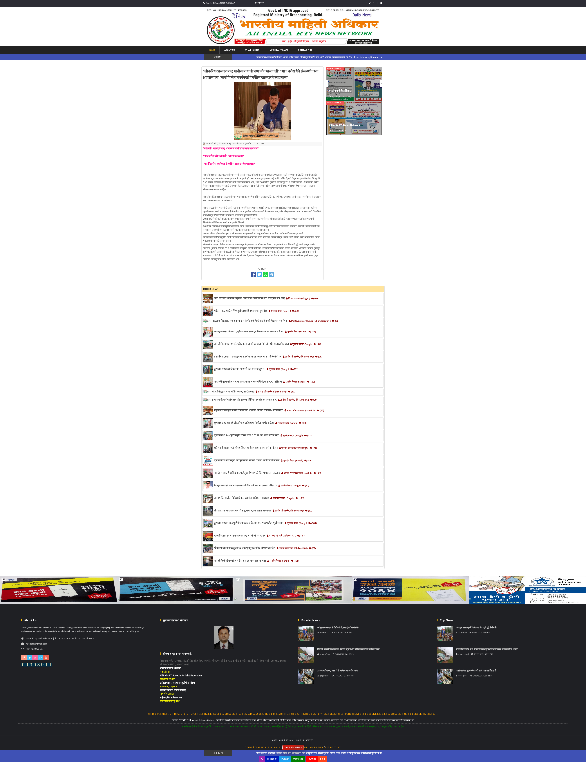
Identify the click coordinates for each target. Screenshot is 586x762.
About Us (229, 50)
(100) (301, 498)
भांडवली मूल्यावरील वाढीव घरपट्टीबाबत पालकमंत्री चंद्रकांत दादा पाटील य (248, 382)
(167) (295, 369)
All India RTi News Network (344, 91)
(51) (313, 548)
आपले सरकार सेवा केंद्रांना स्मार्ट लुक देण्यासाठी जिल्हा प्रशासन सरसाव (247, 473)
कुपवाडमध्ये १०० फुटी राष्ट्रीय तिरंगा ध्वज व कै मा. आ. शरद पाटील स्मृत (246, 435)
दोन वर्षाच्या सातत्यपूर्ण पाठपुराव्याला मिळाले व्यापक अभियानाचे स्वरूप (246, 460)
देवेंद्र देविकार (324, 675)
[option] (354, 83)
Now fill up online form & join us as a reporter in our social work (60, 639)
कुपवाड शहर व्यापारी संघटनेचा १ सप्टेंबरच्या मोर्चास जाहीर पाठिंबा (244, 423)
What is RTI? (252, 50)
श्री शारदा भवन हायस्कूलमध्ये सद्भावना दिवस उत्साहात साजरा (242, 511)
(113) (304, 423)
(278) (309, 436)
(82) (306, 486)
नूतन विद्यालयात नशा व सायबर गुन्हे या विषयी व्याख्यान (239, 536)
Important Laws (278, 50)
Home (211, 50)
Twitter (285, 759)
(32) (309, 511)
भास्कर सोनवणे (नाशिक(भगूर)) (294, 448)
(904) (314, 523)
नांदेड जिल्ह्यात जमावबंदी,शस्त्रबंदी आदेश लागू (233, 392)
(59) (309, 461)
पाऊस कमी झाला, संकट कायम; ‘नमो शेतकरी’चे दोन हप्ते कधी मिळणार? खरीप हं (250, 321)
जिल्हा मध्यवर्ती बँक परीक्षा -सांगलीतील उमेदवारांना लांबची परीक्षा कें (245, 485)
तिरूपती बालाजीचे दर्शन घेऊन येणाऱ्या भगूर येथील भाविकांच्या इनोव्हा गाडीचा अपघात (348, 649)
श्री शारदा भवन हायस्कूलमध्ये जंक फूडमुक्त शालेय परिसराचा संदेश (244, 548)
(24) (314, 448)
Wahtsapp (298, 759)
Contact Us (305, 50)
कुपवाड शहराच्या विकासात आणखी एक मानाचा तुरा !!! (239, 369)
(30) (297, 311)
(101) (296, 561)
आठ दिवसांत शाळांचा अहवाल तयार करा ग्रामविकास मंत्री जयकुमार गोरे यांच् (249, 298)
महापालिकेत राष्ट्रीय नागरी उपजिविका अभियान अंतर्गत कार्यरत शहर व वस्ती (248, 410)
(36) (337, 321)
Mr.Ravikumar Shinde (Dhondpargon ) (311, 321)
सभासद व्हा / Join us (293, 747)
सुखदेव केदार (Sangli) (280, 311)
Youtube (311, 759)
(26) (321, 410)
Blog (322, 759)
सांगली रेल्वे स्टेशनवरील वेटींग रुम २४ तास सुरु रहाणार (240, 561)
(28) (320, 357)
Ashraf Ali (324, 632)
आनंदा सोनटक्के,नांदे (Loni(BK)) (299, 357)
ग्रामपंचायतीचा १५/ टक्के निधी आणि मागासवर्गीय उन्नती (337, 670)
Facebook (272, 759)
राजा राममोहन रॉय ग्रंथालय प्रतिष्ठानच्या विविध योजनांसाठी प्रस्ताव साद (244, 400)
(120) (312, 382)
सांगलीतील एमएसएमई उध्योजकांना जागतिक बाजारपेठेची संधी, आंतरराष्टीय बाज (251, 344)
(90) (316, 298)
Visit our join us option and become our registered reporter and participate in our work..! (348, 57)
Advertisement (335, 68)
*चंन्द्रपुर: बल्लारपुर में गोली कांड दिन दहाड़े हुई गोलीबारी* (338, 627)
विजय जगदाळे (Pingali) (299, 298)
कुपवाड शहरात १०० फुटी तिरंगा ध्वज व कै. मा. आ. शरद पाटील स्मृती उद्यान (248, 523)
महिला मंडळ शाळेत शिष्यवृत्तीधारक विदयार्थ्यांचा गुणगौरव (240, 311)
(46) (313, 332)
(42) (318, 344)
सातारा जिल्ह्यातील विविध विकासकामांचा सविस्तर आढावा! (241, 498)
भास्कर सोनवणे (325, 654)
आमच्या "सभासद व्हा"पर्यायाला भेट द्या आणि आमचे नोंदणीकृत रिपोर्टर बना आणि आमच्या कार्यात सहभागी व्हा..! (254, 57)
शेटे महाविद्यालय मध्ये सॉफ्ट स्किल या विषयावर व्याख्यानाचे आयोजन (246, 448)
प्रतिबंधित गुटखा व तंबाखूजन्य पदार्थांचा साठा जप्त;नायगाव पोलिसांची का (247, 357)
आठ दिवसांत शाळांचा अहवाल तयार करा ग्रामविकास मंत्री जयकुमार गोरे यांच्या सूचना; (243, 753)
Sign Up (260, 2)
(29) (315, 400)
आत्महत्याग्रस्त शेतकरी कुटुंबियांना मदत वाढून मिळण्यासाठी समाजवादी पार (249, 331)
